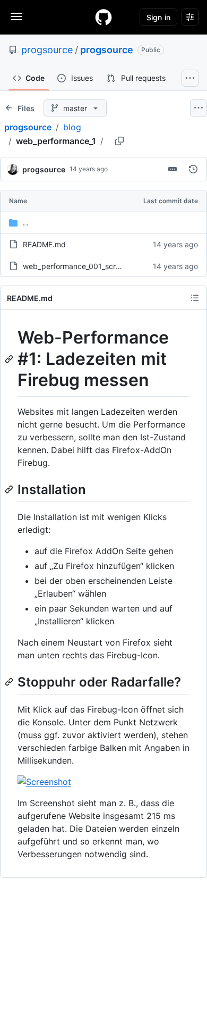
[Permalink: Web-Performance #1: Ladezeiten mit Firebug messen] (10, 359)
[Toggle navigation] (16, 16)
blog (72, 127)
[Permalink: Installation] (10, 489)
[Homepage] (103, 17)
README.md (44, 244)
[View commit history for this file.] (193, 169)
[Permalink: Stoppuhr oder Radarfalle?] (10, 681)
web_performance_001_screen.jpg (82, 266)
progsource (47, 49)
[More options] (198, 107)
